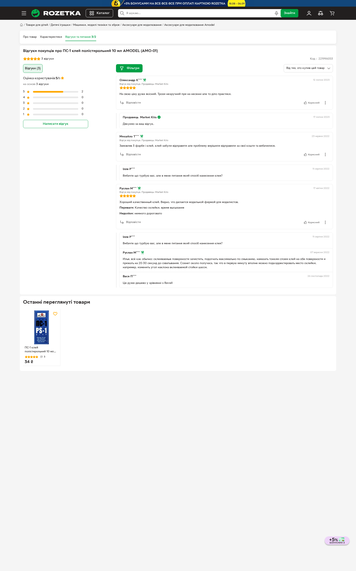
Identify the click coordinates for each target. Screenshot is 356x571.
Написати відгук (55, 124)
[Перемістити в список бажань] (55, 313)
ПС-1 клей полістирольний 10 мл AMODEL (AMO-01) (39, 350)
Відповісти (133, 102)
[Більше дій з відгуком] (325, 103)
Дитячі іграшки (60, 25)
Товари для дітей (37, 25)
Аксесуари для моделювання (142, 25)
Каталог (103, 13)
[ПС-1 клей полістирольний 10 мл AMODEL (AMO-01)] (42, 327)
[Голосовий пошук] (276, 13)
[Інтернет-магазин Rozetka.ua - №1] (56, 13)
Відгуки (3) (33, 68)
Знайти (289, 13)
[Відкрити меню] (24, 13)
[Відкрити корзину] (332, 13)
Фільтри (133, 68)
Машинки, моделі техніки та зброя (96, 25)
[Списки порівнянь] (320, 13)
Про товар (30, 37)
